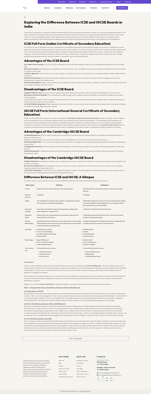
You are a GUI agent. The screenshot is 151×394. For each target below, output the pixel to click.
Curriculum (93, 8)
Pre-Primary (80, 363)
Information (82, 2)
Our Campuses (81, 8)
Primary (79, 366)
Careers (118, 2)
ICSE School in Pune (83, 374)
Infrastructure (92, 2)
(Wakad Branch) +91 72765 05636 (102, 363)
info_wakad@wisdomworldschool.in (109, 373)
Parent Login (127, 2)
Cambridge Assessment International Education (83, 118)
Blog (60, 363)
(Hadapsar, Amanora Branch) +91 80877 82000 (106, 368)
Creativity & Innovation (106, 2)
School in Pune (81, 377)
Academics (58, 8)
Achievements (61, 2)
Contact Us (105, 8)
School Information (82, 371)
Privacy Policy (63, 374)
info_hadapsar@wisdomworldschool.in (110, 375)
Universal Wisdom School (109, 125)
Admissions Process (82, 361)
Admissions (69, 8)
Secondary (80, 369)
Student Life (72, 2)
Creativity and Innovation (66, 377)
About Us (47, 8)
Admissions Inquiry (64, 369)
